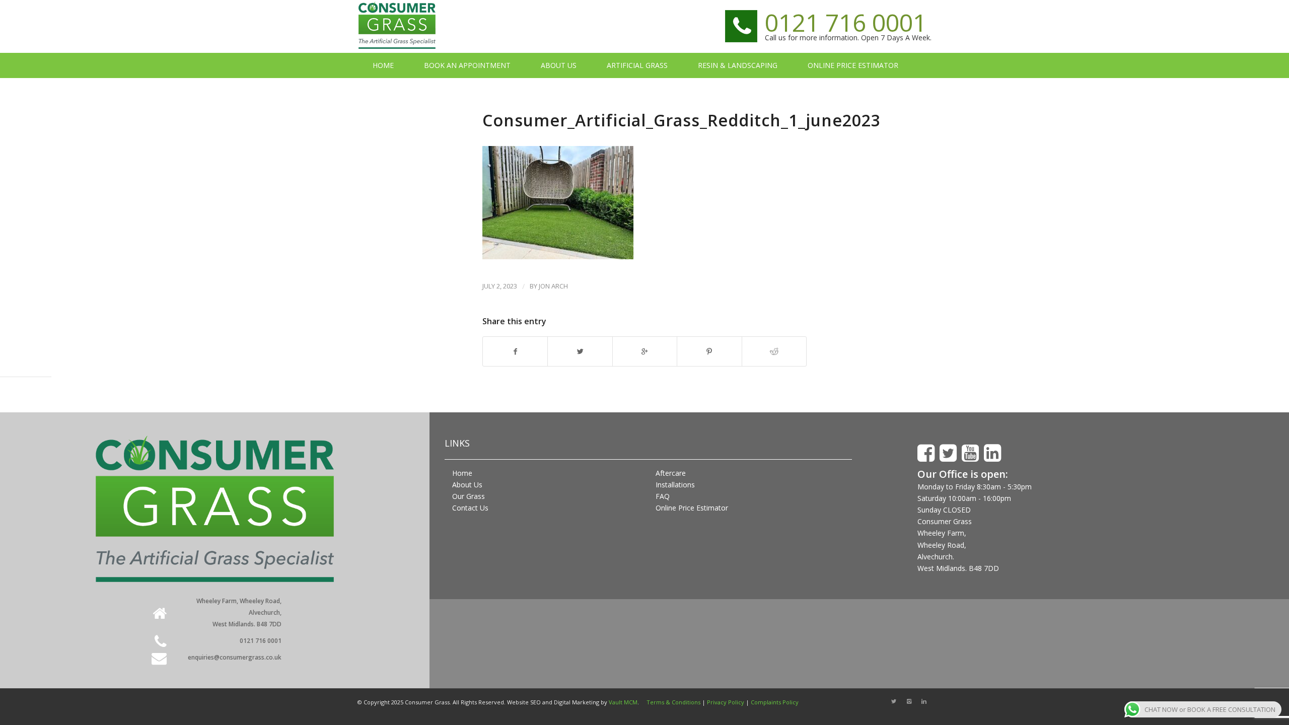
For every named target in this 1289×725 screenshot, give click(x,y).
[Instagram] (908, 701)
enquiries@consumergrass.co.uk (234, 657)
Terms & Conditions (673, 702)
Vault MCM (623, 702)
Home (462, 473)
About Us (467, 484)
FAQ (663, 496)
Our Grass (468, 496)
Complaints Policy (775, 702)
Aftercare (671, 473)
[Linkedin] (924, 701)
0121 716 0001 (845, 22)
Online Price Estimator (692, 508)
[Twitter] (893, 701)
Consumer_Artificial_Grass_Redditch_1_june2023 (681, 120)
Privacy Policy (725, 702)
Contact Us (470, 508)
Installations (675, 484)
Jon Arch (553, 286)
